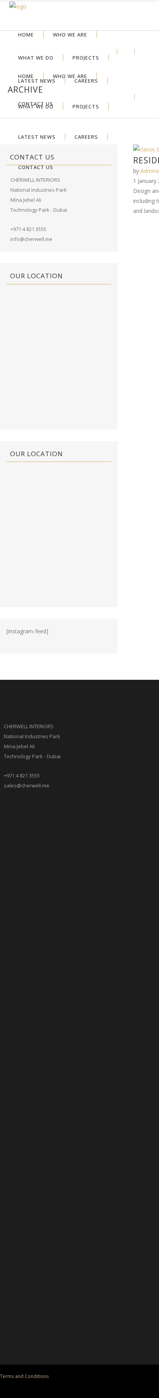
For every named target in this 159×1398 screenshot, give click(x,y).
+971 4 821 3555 (28, 229)
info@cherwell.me (31, 239)
